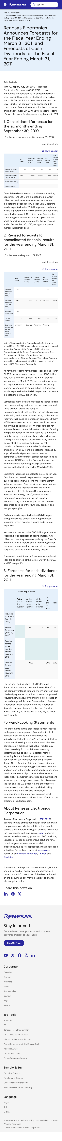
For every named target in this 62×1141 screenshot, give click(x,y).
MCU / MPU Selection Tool (16, 1034)
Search (44, 4)
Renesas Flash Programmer (16, 1030)
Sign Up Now (14, 942)
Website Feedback (12, 1124)
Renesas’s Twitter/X (12, 955)
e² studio (8, 1020)
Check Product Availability (16, 1082)
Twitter (42, 853)
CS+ (5, 1025)
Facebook (32, 853)
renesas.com (44, 850)
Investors (8, 981)
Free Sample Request (13, 1078)
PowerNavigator (11, 1048)
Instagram (26, 955)
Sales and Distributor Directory (18, 1087)
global (40, 832)
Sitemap (54, 1120)
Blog (5, 1000)
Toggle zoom (51, 150)
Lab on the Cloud (12, 1053)
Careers (7, 977)
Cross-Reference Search (15, 1058)
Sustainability (10, 991)
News (6, 986)
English (7, 1102)
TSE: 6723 (45, 819)
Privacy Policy (27, 1120)
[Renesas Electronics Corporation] (18, 4)
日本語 (7, 1112)
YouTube (8, 857)
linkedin (6, 893)
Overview (8, 972)
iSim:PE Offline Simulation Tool (17, 1039)
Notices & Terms (11, 1120)
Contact (7, 996)
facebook (12, 893)
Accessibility (42, 1120)
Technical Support (12, 1073)
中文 (6, 1107)
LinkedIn (21, 853)
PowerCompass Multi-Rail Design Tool (21, 1044)
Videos (7, 1005)
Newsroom (15, 13)
